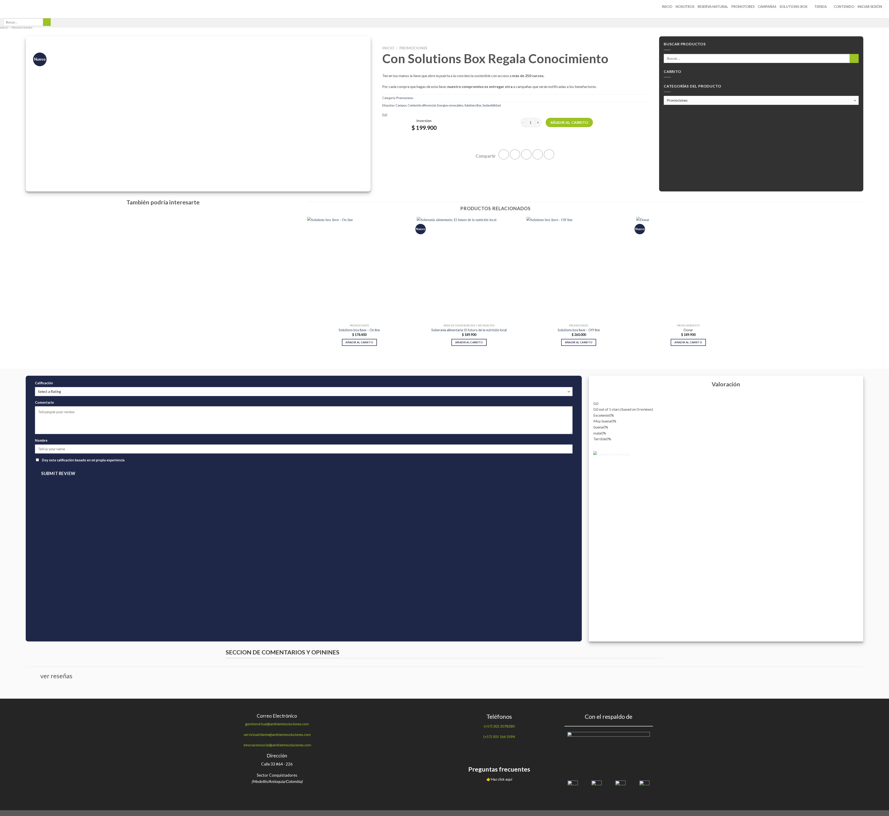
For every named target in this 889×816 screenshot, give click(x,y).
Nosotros (685, 7)
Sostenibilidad (491, 105)
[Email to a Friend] (526, 154)
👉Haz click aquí (499, 779)
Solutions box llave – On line (359, 330)
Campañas (767, 7)
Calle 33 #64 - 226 (277, 764)
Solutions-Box (793, 7)
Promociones (22, 27)
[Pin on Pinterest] (537, 154)
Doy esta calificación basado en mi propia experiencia (83, 460)
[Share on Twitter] (515, 154)
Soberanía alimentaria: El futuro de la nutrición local (469, 330)
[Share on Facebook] (503, 154)
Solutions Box (472, 105)
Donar (688, 330)
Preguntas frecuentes (499, 769)
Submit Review (58, 473)
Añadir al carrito (569, 122)
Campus (401, 105)
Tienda (820, 7)
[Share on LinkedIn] (549, 154)
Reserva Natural (713, 7)
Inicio (667, 7)
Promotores (742, 7)
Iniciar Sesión (870, 7)
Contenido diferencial (422, 105)
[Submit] (47, 22)
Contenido (844, 7)
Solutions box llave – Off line (579, 330)
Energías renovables (450, 105)
